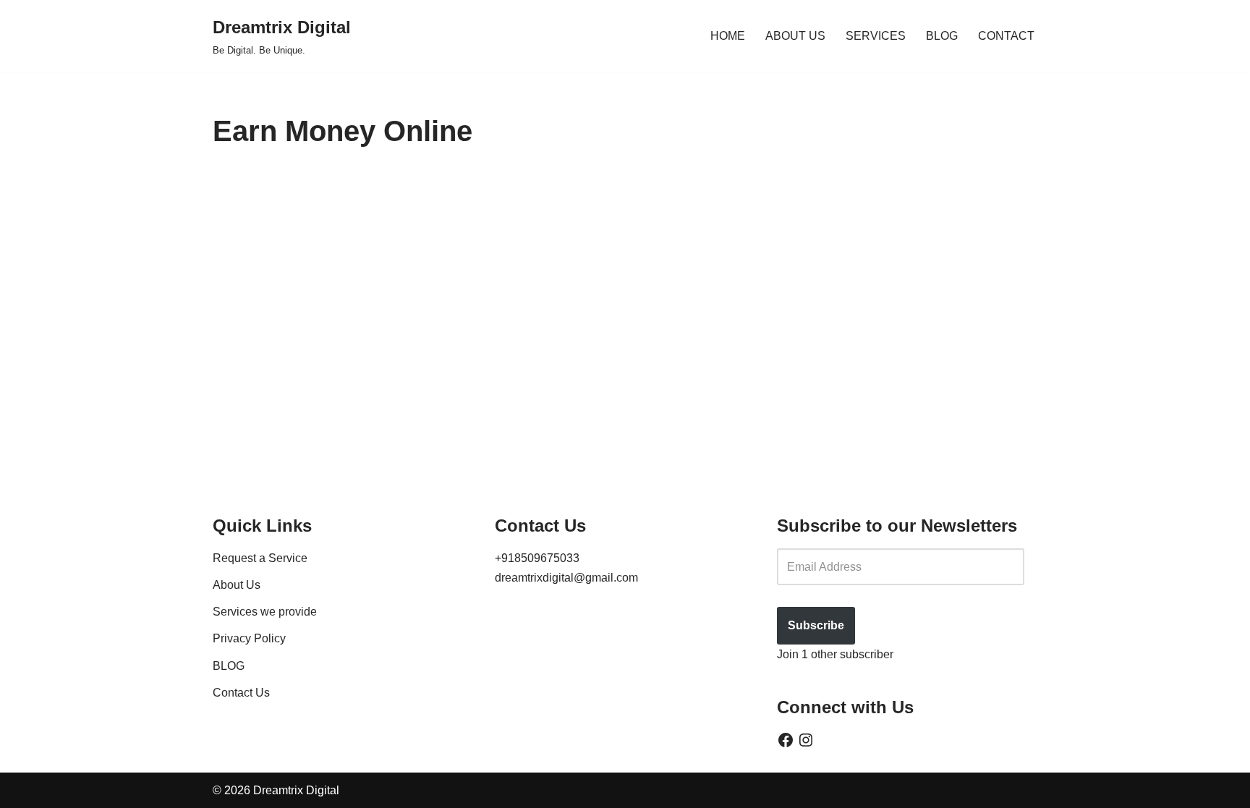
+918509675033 (537, 557)
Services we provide (265, 611)
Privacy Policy (249, 638)
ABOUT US (795, 36)
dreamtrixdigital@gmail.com (566, 577)
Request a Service (260, 557)
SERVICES (876, 36)
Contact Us (241, 692)
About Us (236, 585)
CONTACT (1006, 36)
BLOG (942, 36)
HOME (727, 36)
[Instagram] (806, 740)
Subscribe (816, 625)
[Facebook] (785, 740)
